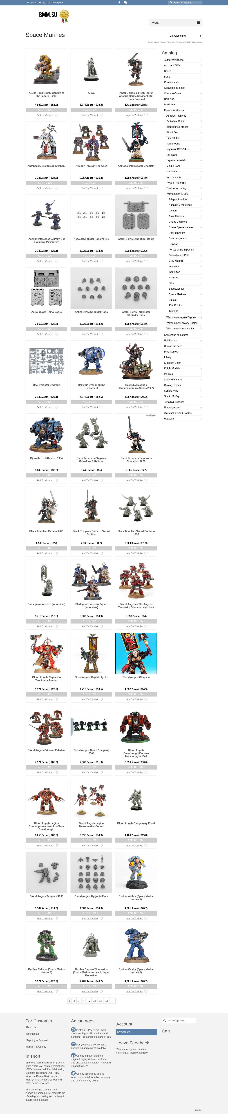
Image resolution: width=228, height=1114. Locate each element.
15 (106, 1000)
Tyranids (173, 311)
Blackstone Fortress (177, 127)
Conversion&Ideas (174, 88)
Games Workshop (174, 110)
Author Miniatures (173, 60)
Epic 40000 (172, 138)
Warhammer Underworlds (180, 328)
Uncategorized (172, 407)
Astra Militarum (177, 216)
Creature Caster (173, 93)
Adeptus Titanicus (176, 115)
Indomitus (174, 266)
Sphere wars (171, 390)
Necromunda (173, 177)
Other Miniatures (173, 379)
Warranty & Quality (36, 1046)
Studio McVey (171, 396)
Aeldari (173, 210)
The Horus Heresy (176, 188)
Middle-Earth (173, 166)
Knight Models (172, 368)
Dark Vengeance (178, 238)
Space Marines (177, 294)
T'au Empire (175, 305)
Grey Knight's (176, 261)
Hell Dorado (170, 340)
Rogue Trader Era (176, 182)
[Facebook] (119, 2)
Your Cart (52, 3)
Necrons (173, 277)
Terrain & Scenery (174, 402)
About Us (31, 1027)
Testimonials (32, 1033)
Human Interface (173, 346)
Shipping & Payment (37, 1040)
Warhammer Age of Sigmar (181, 317)
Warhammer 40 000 (177, 194)
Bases (167, 71)
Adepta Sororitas (178, 199)
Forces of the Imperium (181, 249)
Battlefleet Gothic (175, 121)
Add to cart (46, 110)
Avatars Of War (172, 65)
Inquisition (174, 272)
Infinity (167, 357)
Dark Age (169, 99)
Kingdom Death (172, 363)
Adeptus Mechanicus (180, 205)
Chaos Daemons (178, 221)
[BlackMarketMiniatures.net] (53, 16)
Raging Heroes (172, 385)
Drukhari (173, 244)
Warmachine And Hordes (178, 413)
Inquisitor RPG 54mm (178, 149)
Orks (171, 283)
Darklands (169, 104)
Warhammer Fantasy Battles (181, 323)
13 (94, 1000)
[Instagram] (125, 2)
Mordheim (171, 171)
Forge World (173, 143)
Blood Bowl (172, 132)
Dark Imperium (177, 233)
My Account (123, 1032)
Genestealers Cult (179, 255)
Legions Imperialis (176, 160)
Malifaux (168, 374)
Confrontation (171, 82)
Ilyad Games (171, 351)
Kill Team (171, 154)
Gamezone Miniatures (176, 335)
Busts (167, 76)
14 (100, 1000)
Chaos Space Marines (181, 227)
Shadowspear (176, 288)
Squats (173, 300)
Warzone (169, 418)
